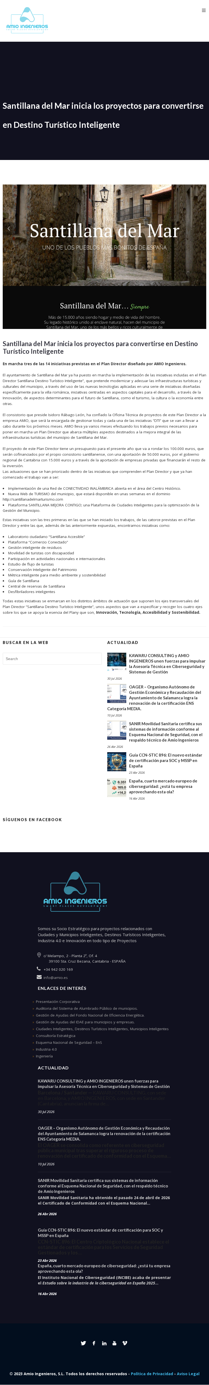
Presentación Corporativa (58, 1001)
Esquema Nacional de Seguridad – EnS (69, 1042)
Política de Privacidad (152, 1373)
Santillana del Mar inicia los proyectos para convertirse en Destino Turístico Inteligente (100, 347)
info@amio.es (56, 977)
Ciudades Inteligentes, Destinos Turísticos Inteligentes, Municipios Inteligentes (102, 1028)
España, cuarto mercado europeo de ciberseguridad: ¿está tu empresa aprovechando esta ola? (163, 786)
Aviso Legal (188, 1373)
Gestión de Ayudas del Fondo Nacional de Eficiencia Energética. (90, 1015)
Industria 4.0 (46, 1049)
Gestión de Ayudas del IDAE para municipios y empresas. (85, 1022)
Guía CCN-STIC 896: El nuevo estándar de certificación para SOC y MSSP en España (165, 760)
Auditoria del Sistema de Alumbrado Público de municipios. (87, 1008)
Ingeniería (44, 1056)
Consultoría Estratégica (55, 1035)
